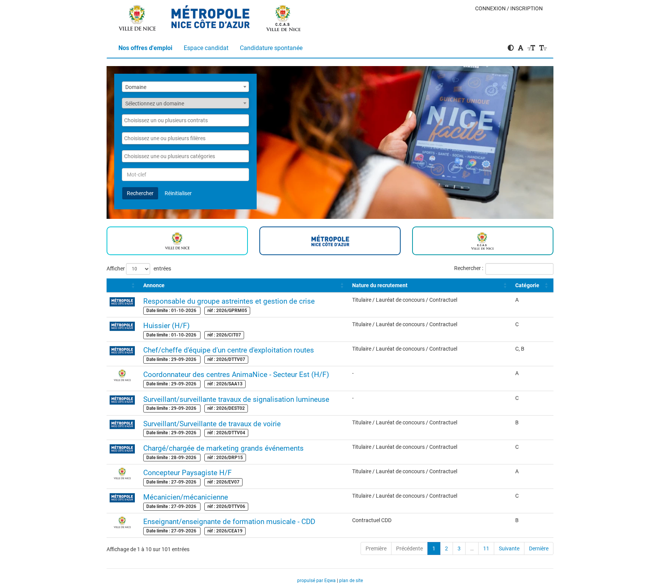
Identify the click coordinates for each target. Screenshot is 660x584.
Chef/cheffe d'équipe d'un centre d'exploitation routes (228, 350)
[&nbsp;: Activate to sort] (123, 285)
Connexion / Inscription (509, 8)
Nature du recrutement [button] (380, 285)
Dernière (538, 548)
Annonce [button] (154, 285)
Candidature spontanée (271, 48)
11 (486, 548)
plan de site (351, 580)
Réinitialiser (178, 193)
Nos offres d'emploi (145, 48)
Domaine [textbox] (135, 87)
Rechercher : (468, 268)
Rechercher (140, 193)
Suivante (509, 548)
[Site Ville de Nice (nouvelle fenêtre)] (138, 16)
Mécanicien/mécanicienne (185, 497)
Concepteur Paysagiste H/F (187, 472)
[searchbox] (185, 120)
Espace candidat (206, 48)
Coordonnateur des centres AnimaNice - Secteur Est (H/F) (236, 374)
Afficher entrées (139, 268)
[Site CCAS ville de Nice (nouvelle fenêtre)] (283, 16)
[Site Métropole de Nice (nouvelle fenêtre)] (211, 16)
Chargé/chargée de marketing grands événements (223, 448)
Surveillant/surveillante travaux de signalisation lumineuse (236, 399)
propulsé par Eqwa (317, 580)
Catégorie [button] (527, 285)
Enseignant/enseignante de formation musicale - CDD (229, 521)
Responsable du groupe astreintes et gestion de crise (229, 301)
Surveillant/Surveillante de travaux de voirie (212, 423)
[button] (110, 285)
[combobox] (185, 86)
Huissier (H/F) (166, 325)
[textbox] (185, 103)
